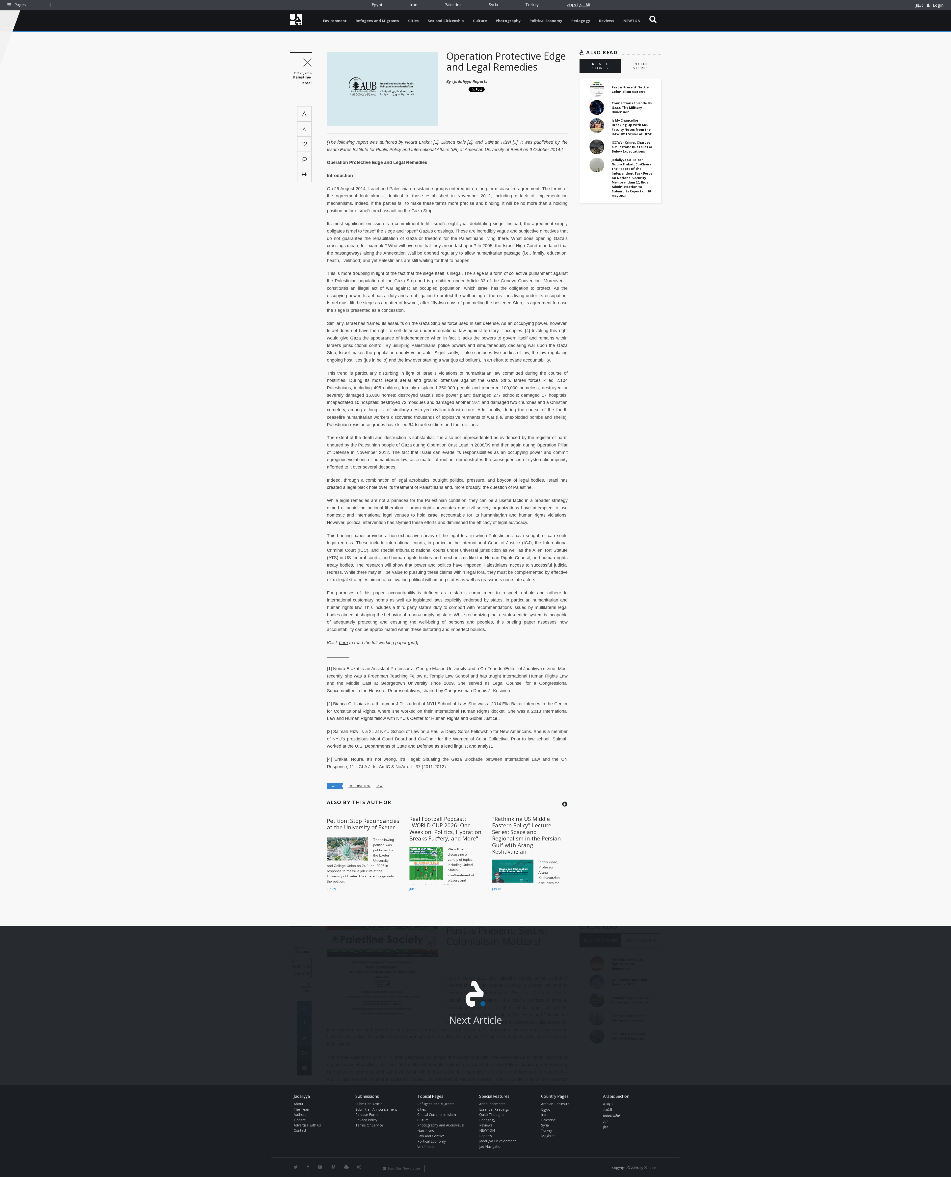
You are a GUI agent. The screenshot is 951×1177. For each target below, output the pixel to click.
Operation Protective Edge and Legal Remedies (506, 61)
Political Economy (545, 20)
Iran (413, 4)
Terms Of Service (369, 1125)
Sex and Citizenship (446, 20)
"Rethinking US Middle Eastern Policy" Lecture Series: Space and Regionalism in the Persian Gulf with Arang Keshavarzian (526, 835)
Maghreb (548, 1135)
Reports (485, 1135)
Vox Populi (425, 1146)
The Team (302, 1109)
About (298, 1103)
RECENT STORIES (641, 65)
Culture (480, 20)
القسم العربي (578, 5)
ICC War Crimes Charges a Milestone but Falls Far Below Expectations (632, 147)
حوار (605, 1127)
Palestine (453, 4)
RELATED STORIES (600, 65)
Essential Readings (494, 1109)
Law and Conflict (430, 1136)
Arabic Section (616, 1096)
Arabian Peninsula (555, 1103)
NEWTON (631, 20)
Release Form (366, 1114)
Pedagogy (580, 20)
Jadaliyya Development (497, 1141)
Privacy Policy (366, 1120)
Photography (508, 20)
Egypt (377, 4)
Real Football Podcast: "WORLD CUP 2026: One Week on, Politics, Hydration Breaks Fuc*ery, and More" (445, 828)
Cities (413, 20)
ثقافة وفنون (611, 1116)
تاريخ (606, 1121)
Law (379, 786)
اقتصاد (607, 1110)
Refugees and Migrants (377, 20)
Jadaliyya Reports (470, 81)
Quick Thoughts (491, 1114)
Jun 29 (331, 889)
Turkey (532, 4)
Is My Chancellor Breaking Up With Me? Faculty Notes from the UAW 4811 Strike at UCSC (632, 127)
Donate (300, 1120)
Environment (335, 20)
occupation (359, 786)
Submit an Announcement (376, 1109)
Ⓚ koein (650, 1167)
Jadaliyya (296, 19)
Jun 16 (496, 889)
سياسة (608, 1104)
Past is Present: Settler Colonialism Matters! (631, 89)
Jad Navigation (490, 1146)
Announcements (492, 1103)
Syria (493, 4)
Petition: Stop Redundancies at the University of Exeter (363, 824)
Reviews (606, 20)
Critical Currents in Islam (436, 1114)
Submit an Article (368, 1103)
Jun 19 (413, 889)
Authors (300, 1114)
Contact (300, 1130)
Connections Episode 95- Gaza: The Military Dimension (632, 107)
